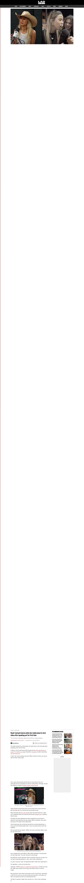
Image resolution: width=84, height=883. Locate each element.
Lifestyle (49, 6)
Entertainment (23, 6)
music (21, 752)
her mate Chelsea (25, 812)
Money (54, 6)
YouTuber (15, 810)
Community (16, 730)
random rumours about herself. (30, 785)
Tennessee (33, 752)
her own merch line (15, 753)
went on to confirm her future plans (29, 866)
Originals (60, 6)
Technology (36, 6)
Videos (66, 6)
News (16, 6)
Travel (42, 6)
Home (12, 730)
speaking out (38, 814)
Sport (30, 6)
